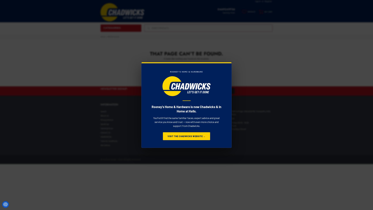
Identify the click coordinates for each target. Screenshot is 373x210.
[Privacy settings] (5, 204)
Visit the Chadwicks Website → (186, 136)
